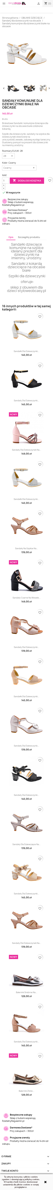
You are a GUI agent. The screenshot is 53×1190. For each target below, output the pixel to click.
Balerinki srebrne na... (26, 992)
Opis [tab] (10, 237)
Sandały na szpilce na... (26, 548)
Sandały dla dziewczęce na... (26, 844)
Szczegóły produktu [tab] (29, 237)
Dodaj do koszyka (27, 180)
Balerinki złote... (26, 1091)
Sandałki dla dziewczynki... (26, 351)
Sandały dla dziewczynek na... (26, 449)
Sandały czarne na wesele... (27, 597)
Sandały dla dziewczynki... (26, 400)
